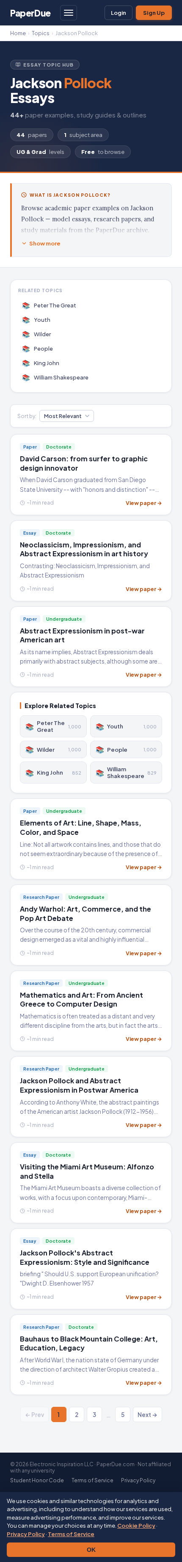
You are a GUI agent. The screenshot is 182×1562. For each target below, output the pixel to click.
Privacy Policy (26, 1534)
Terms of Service (71, 1534)
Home (18, 33)
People (37, 348)
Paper (30, 13)
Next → (147, 1414)
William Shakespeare (55, 377)
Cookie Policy (136, 1525)
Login (118, 12)
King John (41, 363)
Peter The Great (49, 305)
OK (91, 1549)
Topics (41, 33)
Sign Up (154, 12)
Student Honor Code (37, 1480)
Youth (36, 319)
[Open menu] (68, 12)
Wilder (36, 334)
